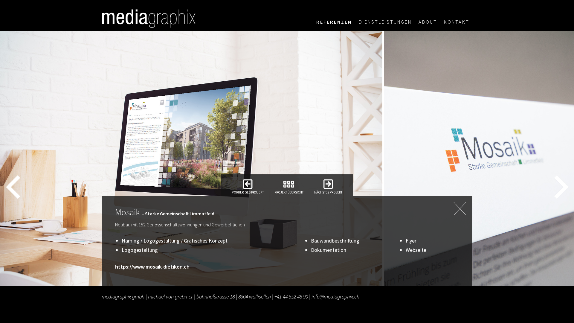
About (428, 22)
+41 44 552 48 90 (291, 296)
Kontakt (456, 22)
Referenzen (334, 22)
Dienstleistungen (385, 22)
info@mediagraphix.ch (335, 296)
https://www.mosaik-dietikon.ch (152, 266)
